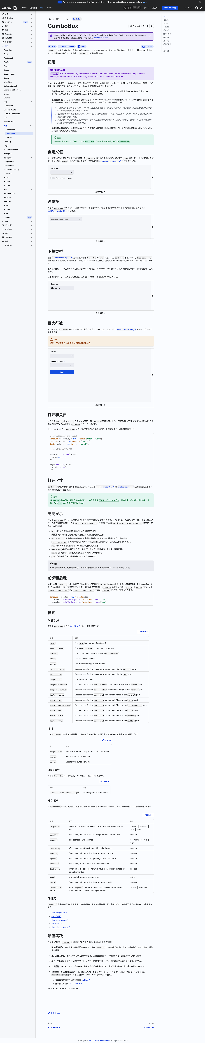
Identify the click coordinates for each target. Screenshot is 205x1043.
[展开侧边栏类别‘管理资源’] (31, 229)
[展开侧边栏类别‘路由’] (31, 30)
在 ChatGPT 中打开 (140, 26)
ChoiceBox (75, 983)
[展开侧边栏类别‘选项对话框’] (31, 157)
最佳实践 (166, 51)
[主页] (50, 19)
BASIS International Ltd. (99, 1040)
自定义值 (166, 20)
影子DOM (74, 626)
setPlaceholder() (56, 211)
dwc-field (55, 916)
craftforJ (50, 8)
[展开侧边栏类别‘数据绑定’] (31, 42)
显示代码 (99, 191)
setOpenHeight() (104, 487)
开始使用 (33, 8)
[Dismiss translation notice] (150, 35)
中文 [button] (189, 8)
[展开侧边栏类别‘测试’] (31, 221)
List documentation (113, 76)
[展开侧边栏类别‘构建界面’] (31, 38)
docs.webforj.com (101, 38)
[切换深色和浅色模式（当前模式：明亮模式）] (201, 8)
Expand (144, 632)
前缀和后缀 (167, 44)
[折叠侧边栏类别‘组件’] (31, 46)
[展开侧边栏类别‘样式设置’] (31, 225)
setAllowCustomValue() (110, 161)
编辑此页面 (55, 1013)
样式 (164, 48)
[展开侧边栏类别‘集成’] (31, 26)
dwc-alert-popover (60, 927)
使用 (164, 16)
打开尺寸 (166, 37)
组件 (42, 8)
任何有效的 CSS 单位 (108, 500)
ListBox (85, 980)
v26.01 (24, 8)
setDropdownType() (61, 258)
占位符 (165, 23)
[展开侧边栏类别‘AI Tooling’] (31, 18)
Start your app (170, 8)
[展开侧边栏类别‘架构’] (31, 241)
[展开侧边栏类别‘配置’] (31, 233)
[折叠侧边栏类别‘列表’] (31, 126)
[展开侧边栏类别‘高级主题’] (31, 237)
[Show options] (151, 26)
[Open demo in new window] (147, 168)
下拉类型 (166, 27)
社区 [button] (146, 8)
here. (145, 2)
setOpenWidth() (125, 487)
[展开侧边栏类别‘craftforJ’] (31, 22)
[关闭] (200, 2)
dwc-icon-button (59, 920)
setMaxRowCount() (125, 330)
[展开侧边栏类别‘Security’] (31, 34)
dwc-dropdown (58, 912)
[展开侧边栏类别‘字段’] (31, 102)
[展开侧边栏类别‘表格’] (31, 189)
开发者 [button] (155, 8)
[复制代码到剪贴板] (151, 436)
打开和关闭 (167, 34)
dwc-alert (55, 923)
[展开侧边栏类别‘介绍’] (31, 14)
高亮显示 (166, 41)
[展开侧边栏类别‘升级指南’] (31, 245)
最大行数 (166, 30)
